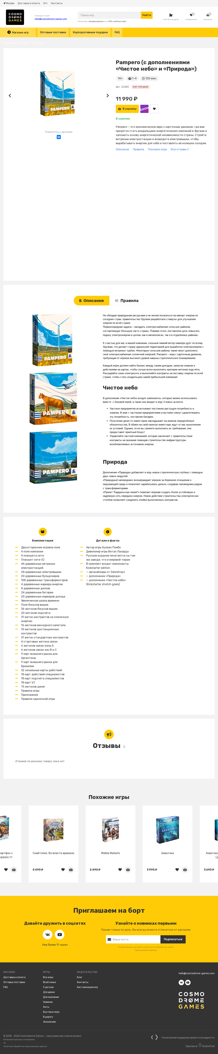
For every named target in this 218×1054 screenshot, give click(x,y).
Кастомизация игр (87, 987)
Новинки (48, 1002)
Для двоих (38, 42)
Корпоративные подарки (90, 32)
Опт (45, 3)
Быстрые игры (51, 1011)
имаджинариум (96, 21)
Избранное (191, 19)
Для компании (51, 997)
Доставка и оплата (29, 3)
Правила (129, 300)
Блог (79, 977)
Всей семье (49, 982)
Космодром (9, 42)
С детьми (48, 987)
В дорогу (48, 1016)
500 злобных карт (117, 21)
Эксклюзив (49, 1021)
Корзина (208, 19)
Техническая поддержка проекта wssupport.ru (188, 1037)
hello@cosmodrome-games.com (51, 19)
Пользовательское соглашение (19, 1039)
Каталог (24, 42)
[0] (191, 15)
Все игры (48, 977)
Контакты (57, 3)
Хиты (46, 1007)
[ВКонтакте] (59, 137)
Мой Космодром (171, 19)
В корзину (130, 108)
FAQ (117, 32)
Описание (93, 300)
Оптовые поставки (53, 32)
